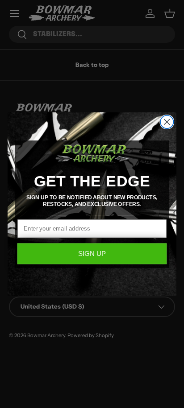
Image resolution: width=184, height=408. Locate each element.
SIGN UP (92, 253)
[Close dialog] (166, 121)
